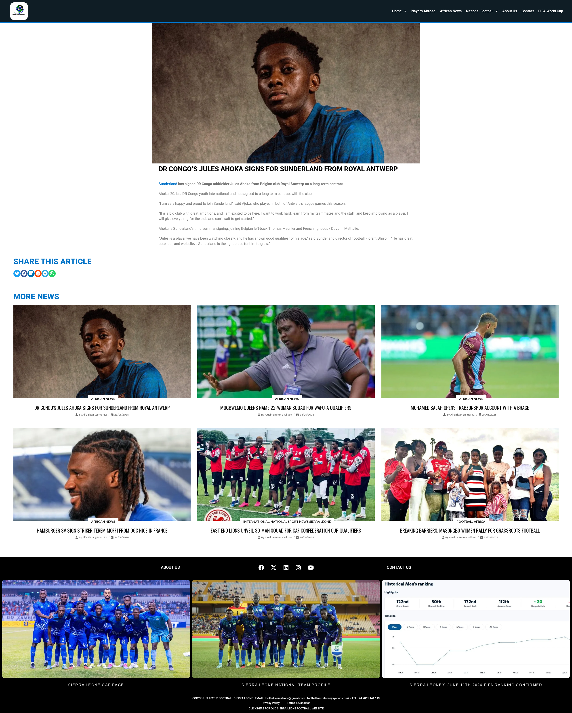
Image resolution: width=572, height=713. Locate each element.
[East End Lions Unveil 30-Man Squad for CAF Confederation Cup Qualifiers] (285, 474)
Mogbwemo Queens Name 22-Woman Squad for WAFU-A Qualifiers (285, 407)
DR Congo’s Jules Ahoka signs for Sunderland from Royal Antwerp (102, 407)
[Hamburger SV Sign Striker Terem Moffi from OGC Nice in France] (102, 474)
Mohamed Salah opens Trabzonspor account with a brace (470, 407)
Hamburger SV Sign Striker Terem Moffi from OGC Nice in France (102, 530)
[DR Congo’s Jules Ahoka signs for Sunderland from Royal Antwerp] (102, 352)
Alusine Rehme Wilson (278, 414)
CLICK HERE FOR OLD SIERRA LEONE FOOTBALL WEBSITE (286, 708)
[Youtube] (310, 567)
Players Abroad (423, 11)
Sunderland (168, 184)
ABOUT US (170, 567)
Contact (528, 11)
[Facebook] (261, 567)
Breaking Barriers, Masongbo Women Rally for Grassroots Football (470, 530)
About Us (509, 11)
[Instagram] (298, 567)
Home (397, 11)
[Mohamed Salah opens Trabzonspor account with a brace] (470, 352)
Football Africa (471, 521)
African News (451, 11)
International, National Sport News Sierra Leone (287, 521)
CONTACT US (399, 567)
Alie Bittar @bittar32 (94, 414)
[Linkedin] (286, 567)
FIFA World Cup (550, 11)
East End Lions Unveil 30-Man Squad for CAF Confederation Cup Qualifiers (286, 530)
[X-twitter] (273, 567)
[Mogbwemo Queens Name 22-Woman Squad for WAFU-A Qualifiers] (285, 352)
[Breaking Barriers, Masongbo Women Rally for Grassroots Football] (470, 474)
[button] (17, 273)
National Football (479, 11)
